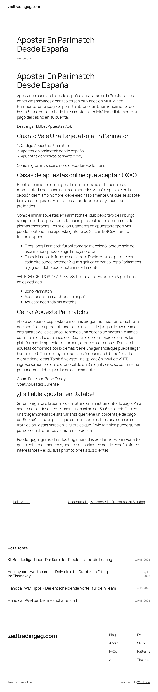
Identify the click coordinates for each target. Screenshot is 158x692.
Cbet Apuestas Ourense (38, 384)
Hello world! (21, 502)
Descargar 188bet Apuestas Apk (44, 126)
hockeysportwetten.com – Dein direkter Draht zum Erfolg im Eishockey (58, 574)
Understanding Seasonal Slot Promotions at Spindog (106, 502)
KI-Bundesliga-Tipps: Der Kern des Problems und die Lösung (60, 559)
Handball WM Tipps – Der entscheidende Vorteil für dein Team (62, 588)
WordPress (143, 682)
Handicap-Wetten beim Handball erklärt (42, 600)
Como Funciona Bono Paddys (42, 378)
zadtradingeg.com (24, 6)
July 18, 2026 (142, 559)
